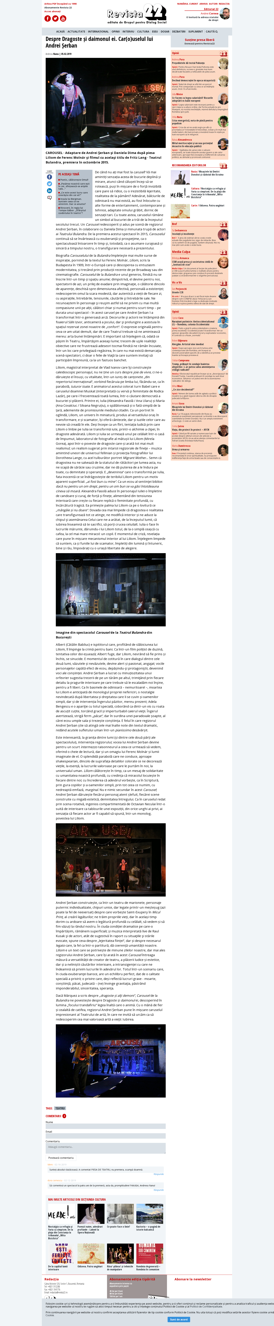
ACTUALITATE (76, 31)
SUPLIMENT (195, 31)
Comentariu (53, 1141)
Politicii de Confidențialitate (206, 1306)
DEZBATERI (179, 31)
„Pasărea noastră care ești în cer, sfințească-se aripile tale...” (74, 186)
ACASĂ (60, 31)
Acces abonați (52, 11)
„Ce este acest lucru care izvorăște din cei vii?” (73, 194)
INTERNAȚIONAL (98, 31)
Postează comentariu (61, 1158)
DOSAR (165, 31)
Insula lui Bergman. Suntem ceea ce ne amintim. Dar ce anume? (72, 201)
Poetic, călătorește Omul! (74, 179)
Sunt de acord (179, 1319)
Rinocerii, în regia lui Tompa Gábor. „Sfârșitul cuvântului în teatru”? (72, 210)
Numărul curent (187, 4)
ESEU (155, 31)
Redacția (224, 4)
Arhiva (203, 4)
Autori (213, 4)
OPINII (116, 31)
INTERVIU (128, 31)
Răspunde (159, 1174)
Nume (49, 1122)
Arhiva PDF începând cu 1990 (60, 4)
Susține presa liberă (200, 41)
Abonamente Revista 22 (58, 7)
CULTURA (143, 31)
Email (49, 1131)
